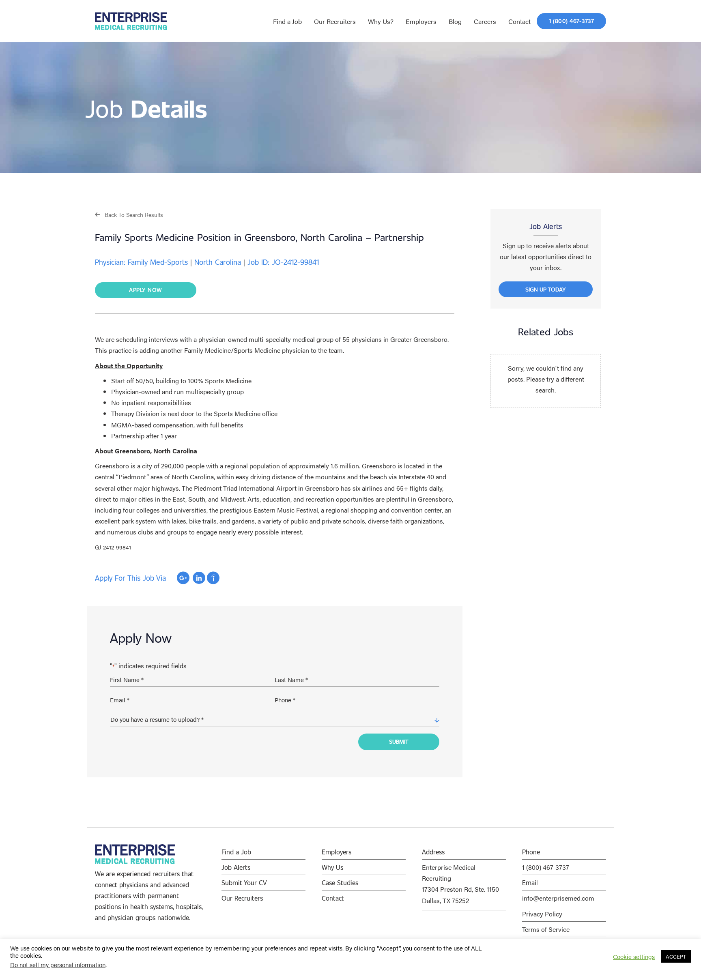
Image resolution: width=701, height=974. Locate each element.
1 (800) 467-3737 (545, 867)
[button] (129, 214)
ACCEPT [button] (676, 956)
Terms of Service (546, 929)
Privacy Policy (542, 913)
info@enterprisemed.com (558, 898)
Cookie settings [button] (634, 956)
